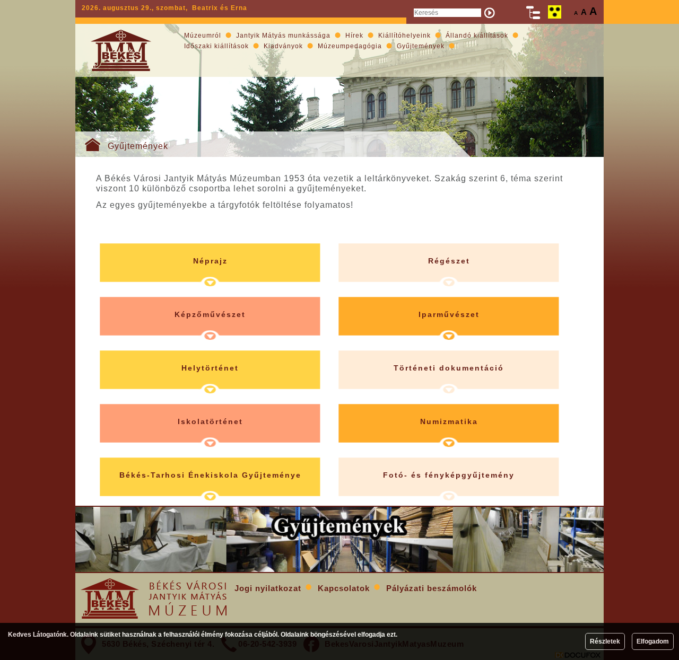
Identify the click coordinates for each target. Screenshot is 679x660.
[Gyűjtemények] (339, 539)
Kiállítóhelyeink (404, 35)
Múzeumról (202, 35)
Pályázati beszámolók (431, 588)
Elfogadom (653, 641)
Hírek (354, 35)
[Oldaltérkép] (534, 12)
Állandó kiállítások (477, 35)
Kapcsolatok (344, 588)
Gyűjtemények (138, 146)
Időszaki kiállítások (216, 46)
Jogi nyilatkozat (267, 588)
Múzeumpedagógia (350, 46)
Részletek (605, 641)
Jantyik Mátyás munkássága (283, 35)
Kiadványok (283, 46)
